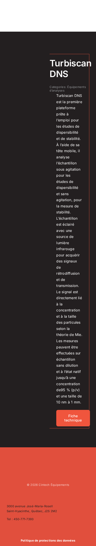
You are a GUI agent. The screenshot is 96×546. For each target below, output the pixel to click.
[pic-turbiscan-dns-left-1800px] (26, 59)
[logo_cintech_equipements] (19, 6)
